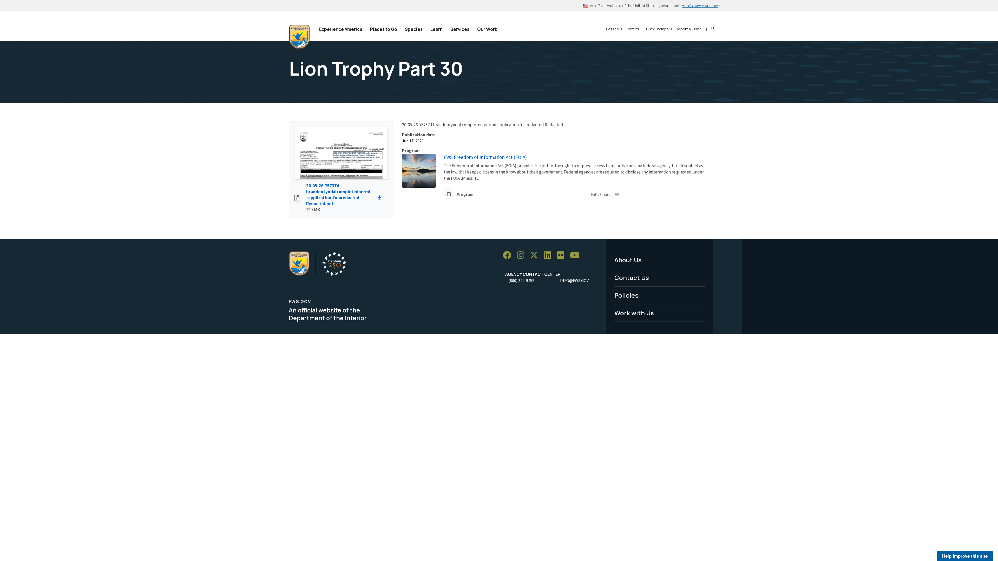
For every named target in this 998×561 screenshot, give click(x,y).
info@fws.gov (574, 280)
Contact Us (631, 277)
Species (414, 29)
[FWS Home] (299, 36)
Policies (626, 295)
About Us (628, 260)
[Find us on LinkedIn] (549, 255)
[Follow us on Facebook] (509, 255)
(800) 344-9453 (521, 280)
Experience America (340, 29)
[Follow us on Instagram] (522, 255)
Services (459, 29)
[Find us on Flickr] (562, 255)
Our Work (487, 29)
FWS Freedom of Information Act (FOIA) (485, 157)
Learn (436, 29)
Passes (612, 28)
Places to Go (383, 29)
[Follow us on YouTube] (576, 255)
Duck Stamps (657, 28)
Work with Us (634, 313)
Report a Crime (689, 28)
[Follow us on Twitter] (536, 255)
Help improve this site (965, 556)
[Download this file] (381, 198)
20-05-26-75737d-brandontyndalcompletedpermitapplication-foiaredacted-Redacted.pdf (338, 194)
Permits (632, 28)
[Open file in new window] (296, 199)
